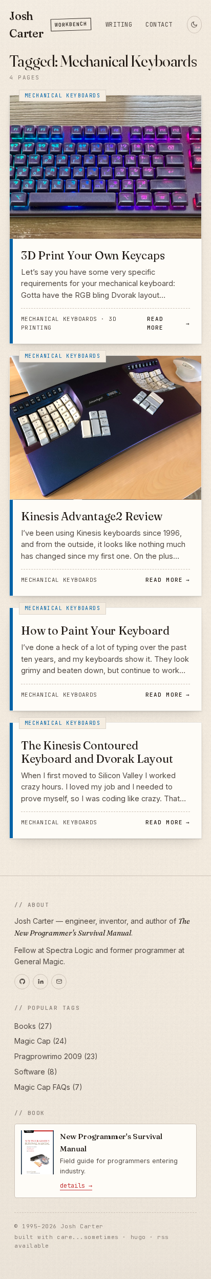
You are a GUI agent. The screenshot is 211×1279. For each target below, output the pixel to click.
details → (76, 1186)
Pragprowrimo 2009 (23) (56, 1056)
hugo (138, 1237)
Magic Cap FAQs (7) (48, 1087)
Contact (158, 25)
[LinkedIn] (40, 981)
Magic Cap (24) (40, 1041)
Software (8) (35, 1071)
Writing (119, 25)
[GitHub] (22, 981)
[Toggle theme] (194, 24)
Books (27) (33, 1026)
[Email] (59, 981)
